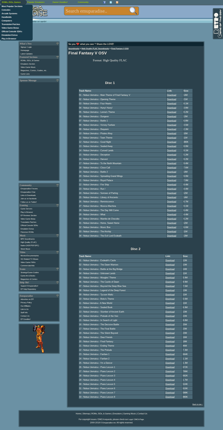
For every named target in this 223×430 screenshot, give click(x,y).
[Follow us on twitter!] (111, 2)
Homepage (25, 50)
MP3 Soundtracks (28, 239)
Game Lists (25, 74)
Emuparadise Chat (28, 192)
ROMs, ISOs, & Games (30, 60)
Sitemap (86, 414)
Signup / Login (26, 47)
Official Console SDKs (12, 31)
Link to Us (25, 309)
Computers (7, 21)
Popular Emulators (36, 2)
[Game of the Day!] (217, 23)
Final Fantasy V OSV (120, 49)
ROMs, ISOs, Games (11, 2)
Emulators (117, 414)
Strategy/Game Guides (30, 272)
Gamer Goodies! (60, 2)
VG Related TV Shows (29, 259)
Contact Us (25, 316)
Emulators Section (28, 64)
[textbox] (101, 11)
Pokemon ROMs (27, 232)
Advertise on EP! (27, 299)
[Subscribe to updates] (117, 2)
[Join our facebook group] (104, 2)
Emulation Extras (10, 35)
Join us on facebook (29, 199)
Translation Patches (11, 24)
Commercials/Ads (28, 266)
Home (78, 414)
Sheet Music (25, 249)
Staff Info (24, 312)
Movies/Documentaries (30, 256)
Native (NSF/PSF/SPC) (30, 245)
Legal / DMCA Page (136, 419)
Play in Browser (9, 39)
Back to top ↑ (197, 404)
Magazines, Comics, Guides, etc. (34, 70)
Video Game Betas (10, 28)
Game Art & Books (28, 276)
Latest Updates (27, 54)
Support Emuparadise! (29, 286)
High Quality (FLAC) (29, 242)
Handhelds (7, 17)
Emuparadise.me (109, 423)
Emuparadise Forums (29, 189)
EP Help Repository (28, 289)
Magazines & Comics (29, 279)
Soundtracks (73, 49)
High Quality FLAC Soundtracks (95, 49)
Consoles (6, 10)
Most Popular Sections (12, 6)
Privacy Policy (26, 303)
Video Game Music (28, 67)
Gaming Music (129, 414)
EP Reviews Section (29, 215)
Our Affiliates (26, 306)
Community (83, 2)
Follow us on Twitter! (29, 202)
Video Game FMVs (28, 262)
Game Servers (26, 209)
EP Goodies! (26, 319)
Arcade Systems (9, 13)
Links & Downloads (28, 195)
